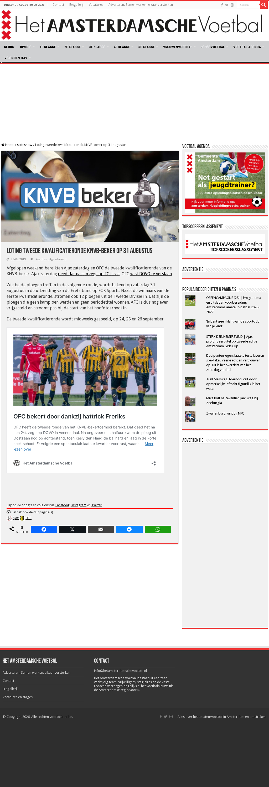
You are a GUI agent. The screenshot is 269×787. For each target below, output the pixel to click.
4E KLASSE (122, 47)
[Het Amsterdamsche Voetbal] (134, 25)
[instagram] (232, 5)
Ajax (16, 518)
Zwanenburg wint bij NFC (225, 413)
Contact (58, 5)
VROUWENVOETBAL (177, 47)
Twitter (96, 505)
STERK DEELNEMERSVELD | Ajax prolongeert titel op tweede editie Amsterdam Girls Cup (231, 341)
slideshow (24, 145)
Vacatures (96, 5)
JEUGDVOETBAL (213, 47)
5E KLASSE (146, 47)
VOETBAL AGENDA (247, 47)
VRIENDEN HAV (15, 58)
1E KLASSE (48, 47)
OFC (28, 518)
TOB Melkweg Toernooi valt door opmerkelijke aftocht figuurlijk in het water (233, 384)
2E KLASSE (72, 47)
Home (9, 145)
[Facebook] (222, 5)
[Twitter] (227, 5)
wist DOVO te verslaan (151, 273)
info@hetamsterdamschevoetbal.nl (120, 671)
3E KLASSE (97, 47)
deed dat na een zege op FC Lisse (89, 273)
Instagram (78, 505)
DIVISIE (25, 47)
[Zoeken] (264, 5)
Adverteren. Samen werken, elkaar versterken (140, 5)
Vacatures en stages (18, 697)
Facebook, (62, 505)
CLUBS (9, 47)
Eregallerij (76, 5)
